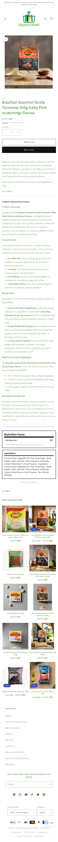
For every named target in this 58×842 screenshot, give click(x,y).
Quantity (5, 127)
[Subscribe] (49, 784)
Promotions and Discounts (17, 758)
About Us (9, 740)
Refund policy (45, 828)
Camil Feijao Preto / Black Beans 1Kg (42, 692)
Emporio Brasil (18, 828)
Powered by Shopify (31, 828)
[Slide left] (23, 94)
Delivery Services (12, 728)
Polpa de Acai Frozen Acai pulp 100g (15, 691)
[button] (5, 19)
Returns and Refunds (14, 752)
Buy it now (29, 150)
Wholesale (9, 764)
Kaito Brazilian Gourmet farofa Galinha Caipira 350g (43, 536)
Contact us (10, 746)
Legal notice (39, 836)
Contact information (24, 836)
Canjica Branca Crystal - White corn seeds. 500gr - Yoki (15, 536)
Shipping (5, 122)
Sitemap (9, 734)
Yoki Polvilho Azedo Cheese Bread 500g (15, 653)
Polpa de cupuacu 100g (15, 574)
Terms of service (29, 832)
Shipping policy (43, 832)
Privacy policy (16, 832)
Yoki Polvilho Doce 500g (15, 613)
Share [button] (7, 491)
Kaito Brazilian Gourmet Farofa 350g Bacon (42, 653)
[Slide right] (35, 94)
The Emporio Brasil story (16, 722)
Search (8, 715)
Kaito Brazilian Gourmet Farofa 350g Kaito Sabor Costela (42, 575)
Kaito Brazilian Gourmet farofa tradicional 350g (43, 614)
